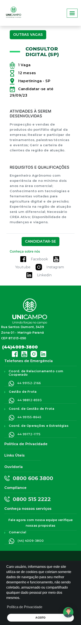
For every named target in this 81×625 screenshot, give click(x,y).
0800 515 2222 (32, 499)
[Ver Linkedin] (29, 275)
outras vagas (28, 35)
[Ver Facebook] (23, 259)
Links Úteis (14, 455)
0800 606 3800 (33, 478)
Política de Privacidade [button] (24, 607)
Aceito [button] (40, 617)
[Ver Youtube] (56, 259)
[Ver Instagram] (39, 267)
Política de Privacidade (26, 444)
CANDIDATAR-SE (40, 241)
